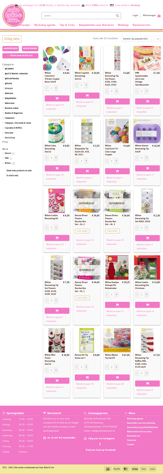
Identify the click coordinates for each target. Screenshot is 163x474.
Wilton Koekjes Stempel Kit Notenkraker (112, 285)
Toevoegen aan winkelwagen (57, 98)
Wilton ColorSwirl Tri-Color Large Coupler (112, 150)
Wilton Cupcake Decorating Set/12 (82, 76)
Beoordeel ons (133, 436)
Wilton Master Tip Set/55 (111, 356)
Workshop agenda (44, 25)
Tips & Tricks (67, 25)
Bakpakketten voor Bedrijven (96, 25)
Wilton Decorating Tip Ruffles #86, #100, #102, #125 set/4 (142, 361)
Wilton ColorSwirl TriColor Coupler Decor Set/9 (52, 77)
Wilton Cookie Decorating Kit (51, 217)
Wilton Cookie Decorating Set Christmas (142, 285)
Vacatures (131, 440)
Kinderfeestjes (21, 25)
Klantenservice (141, 25)
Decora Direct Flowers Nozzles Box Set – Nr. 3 (111, 220)
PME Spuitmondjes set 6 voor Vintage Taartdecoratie (142, 79)
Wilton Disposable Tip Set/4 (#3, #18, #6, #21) (82, 150)
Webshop (123, 25)
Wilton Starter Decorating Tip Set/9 (142, 149)
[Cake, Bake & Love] (13, 16)
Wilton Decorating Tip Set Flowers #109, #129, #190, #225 (51, 288)
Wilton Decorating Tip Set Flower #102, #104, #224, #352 (112, 79)
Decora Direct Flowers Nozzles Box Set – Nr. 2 (81, 220)
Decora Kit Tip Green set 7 (81, 356)
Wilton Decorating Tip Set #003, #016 (142, 218)
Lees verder (82, 231)
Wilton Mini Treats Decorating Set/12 (50, 359)
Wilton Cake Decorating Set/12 (50, 149)
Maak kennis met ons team (139, 432)
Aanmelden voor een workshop (141, 423)
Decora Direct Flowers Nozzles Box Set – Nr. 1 (81, 286)
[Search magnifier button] (117, 15)
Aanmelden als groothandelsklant (142, 427)
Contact (130, 444)
